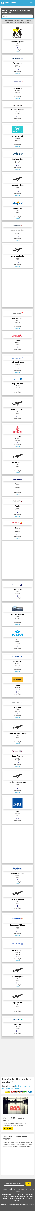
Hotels (10, 1189)
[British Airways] (17, 357)
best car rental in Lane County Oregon (16, 1087)
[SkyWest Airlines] (17, 868)
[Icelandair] (17, 584)
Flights (12, 1188)
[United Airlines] (17, 943)
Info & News (17, 1189)
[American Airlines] (17, 225)
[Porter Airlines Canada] (17, 726)
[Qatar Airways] (17, 750)
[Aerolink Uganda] (17, 32)
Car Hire (17, 1188)
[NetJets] (17, 702)
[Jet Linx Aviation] (17, 608)
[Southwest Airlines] (17, 918)
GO (28, 1184)
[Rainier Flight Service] (17, 775)
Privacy (32, 1189)
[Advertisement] (17, 288)
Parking (5, 1189)
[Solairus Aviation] (17, 892)
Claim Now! (7, 1128)
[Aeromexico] (17, 58)
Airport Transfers (26, 1188)
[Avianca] (17, 335)
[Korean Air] (17, 656)
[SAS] (17, 803)
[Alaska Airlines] (17, 153)
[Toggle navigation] (31, 3)
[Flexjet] (17, 501)
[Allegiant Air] (17, 203)
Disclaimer (25, 1189)
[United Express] (17, 969)
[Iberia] (17, 523)
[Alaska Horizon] (17, 178)
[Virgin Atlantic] (17, 995)
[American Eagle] (17, 249)
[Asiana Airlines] (17, 313)
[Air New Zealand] (17, 105)
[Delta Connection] (17, 402)
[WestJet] (17, 1019)
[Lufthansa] (17, 679)
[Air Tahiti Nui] (17, 129)
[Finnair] (17, 479)
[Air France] (17, 81)
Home (6, 1188)
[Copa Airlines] (17, 379)
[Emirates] (17, 429)
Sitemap (18, 1191)
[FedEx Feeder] (17, 455)
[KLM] (17, 633)
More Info (17, 51)
